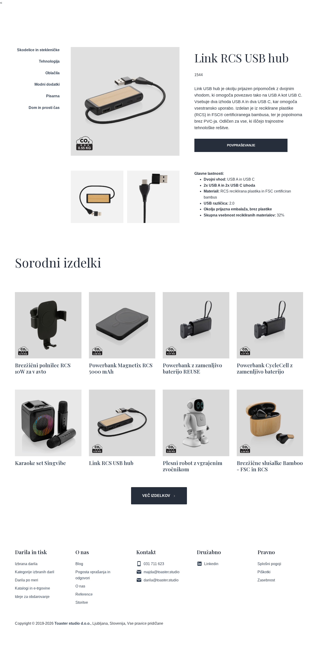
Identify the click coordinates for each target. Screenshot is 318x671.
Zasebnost (266, 580)
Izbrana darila (26, 564)
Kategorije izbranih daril (34, 572)
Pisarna (53, 96)
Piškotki (264, 572)
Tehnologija (49, 61)
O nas (80, 586)
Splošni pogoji (269, 564)
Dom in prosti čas (44, 108)
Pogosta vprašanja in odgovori (92, 575)
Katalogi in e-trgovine (32, 588)
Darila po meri (26, 580)
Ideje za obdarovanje (32, 597)
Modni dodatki (47, 84)
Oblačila (52, 73)
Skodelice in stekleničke (38, 50)
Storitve (81, 602)
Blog (79, 564)
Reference (84, 594)
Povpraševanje (241, 145)
